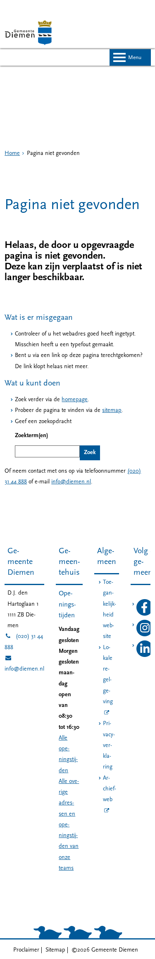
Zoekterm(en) (31, 436)
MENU (134, 57)
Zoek (90, 453)
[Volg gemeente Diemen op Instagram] (144, 635)
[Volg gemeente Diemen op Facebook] (144, 614)
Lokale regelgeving (108, 675)
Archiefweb (109, 789)
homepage (75, 400)
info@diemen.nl (71, 482)
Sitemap (55, 950)
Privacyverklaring (109, 745)
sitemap (112, 410)
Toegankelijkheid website (109, 609)
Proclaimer (26, 950)
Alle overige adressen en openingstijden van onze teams (69, 824)
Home (12, 153)
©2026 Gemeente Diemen (105, 950)
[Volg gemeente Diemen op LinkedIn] (144, 655)
